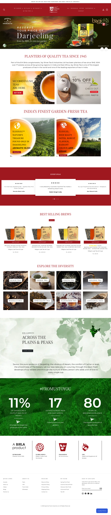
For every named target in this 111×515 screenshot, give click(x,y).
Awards (5, 482)
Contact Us (44, 491)
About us (5, 484)
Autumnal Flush (65, 489)
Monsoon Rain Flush (66, 487)
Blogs (4, 489)
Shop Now (17, 152)
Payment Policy (46, 484)
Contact (81, 11)
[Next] (106, 49)
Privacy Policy (45, 487)
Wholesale (74, 8)
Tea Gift (62, 491)
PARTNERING (89, 8)
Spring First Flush (65, 482)
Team (23, 482)
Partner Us (6, 491)
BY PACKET (36, 8)
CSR (23, 484)
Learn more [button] (27, 350)
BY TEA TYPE (27, 11)
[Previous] (102, 49)
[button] (93, 245)
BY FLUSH (27, 8)
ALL (68, 8)
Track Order (25, 487)
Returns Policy (45, 482)
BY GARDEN (18, 8)
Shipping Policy (45, 489)
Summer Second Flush (66, 484)
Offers (81, 8)
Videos (5, 487)
